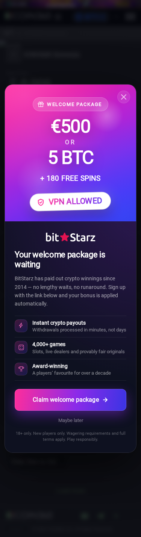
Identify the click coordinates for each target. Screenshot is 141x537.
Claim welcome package (66, 399)
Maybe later (70, 420)
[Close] (123, 97)
